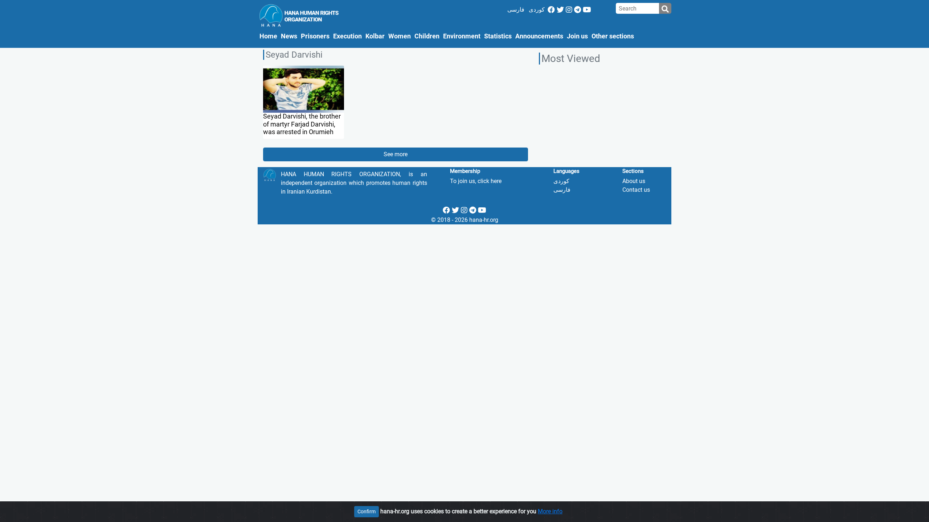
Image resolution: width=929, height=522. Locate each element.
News (289, 36)
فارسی (515, 9)
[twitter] (560, 9)
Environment (461, 36)
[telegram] (577, 9)
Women (399, 36)
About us (633, 181)
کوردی (537, 9)
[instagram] (569, 9)
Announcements (539, 36)
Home (269, 36)
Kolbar (375, 36)
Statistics (498, 36)
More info (550, 511)
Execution (347, 36)
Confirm (366, 511)
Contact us (636, 189)
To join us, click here (476, 181)
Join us (577, 36)
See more (396, 154)
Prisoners (315, 36)
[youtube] (587, 9)
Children (426, 36)
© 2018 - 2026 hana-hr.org (464, 219)
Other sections (613, 36)
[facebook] (551, 9)
